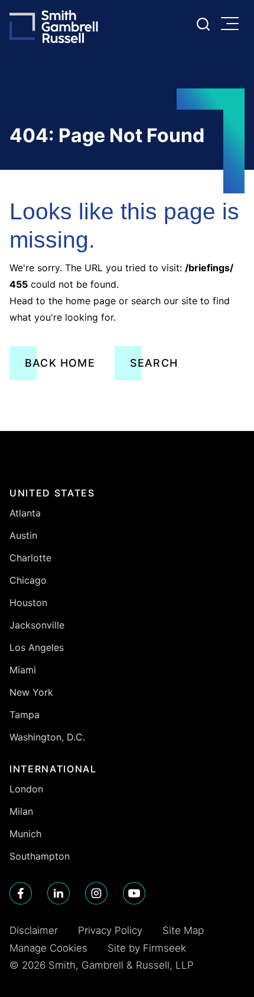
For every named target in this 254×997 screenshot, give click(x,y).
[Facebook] (20, 893)
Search (154, 363)
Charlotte (30, 558)
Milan (21, 811)
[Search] (203, 24)
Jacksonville (36, 625)
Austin (23, 535)
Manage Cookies (48, 948)
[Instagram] (96, 893)
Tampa (24, 714)
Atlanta (25, 513)
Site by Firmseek (147, 948)
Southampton (39, 856)
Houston (28, 602)
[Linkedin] (58, 893)
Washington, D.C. (47, 737)
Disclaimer (33, 930)
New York (31, 692)
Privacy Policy (110, 930)
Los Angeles (36, 647)
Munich (25, 834)
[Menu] (233, 25)
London (26, 789)
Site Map (183, 930)
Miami (22, 670)
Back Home (60, 363)
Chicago (28, 580)
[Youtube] (134, 893)
